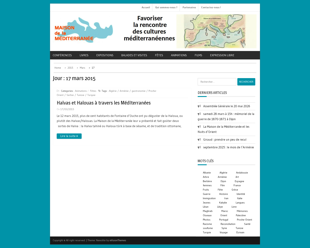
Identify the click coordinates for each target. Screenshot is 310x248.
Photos (206, 219)
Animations (179, 55)
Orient (223, 215)
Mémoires (242, 211)
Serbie (70, 95)
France (237, 185)
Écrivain (240, 232)
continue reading (69, 136)
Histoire (223, 194)
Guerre (206, 194)
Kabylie (223, 202)
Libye (220, 206)
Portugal (223, 219)
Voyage (224, 232)
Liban (205, 206)
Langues (240, 202)
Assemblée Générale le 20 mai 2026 (226, 106)
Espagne (239, 181)
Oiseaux (207, 215)
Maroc (224, 211)
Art (237, 177)
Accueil (146, 7)
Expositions (104, 55)
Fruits (206, 189)
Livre (234, 206)
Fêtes (159, 55)
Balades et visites (134, 55)
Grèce (235, 189)
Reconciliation (228, 224)
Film (222, 185)
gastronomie (138, 90)
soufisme (208, 228)
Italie (239, 198)
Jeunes (206, 202)
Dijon (223, 181)
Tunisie (80, 95)
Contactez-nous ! (211, 7)
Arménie (124, 90)
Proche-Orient (244, 219)
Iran (226, 198)
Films (198, 55)
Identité (241, 194)
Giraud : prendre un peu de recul (224, 139)
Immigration (209, 198)
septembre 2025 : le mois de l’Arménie (228, 147)
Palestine (241, 215)
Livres (84, 55)
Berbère (207, 181)
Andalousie (242, 172)
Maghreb (208, 211)
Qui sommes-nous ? (166, 7)
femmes (207, 185)
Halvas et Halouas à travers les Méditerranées (104, 103)
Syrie (224, 228)
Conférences (62, 55)
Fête (220, 189)
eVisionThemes (118, 240)
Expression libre (222, 55)
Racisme (207, 224)
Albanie (207, 172)
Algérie (113, 90)
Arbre (206, 177)
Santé (247, 224)
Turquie (91, 95)
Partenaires (189, 7)
